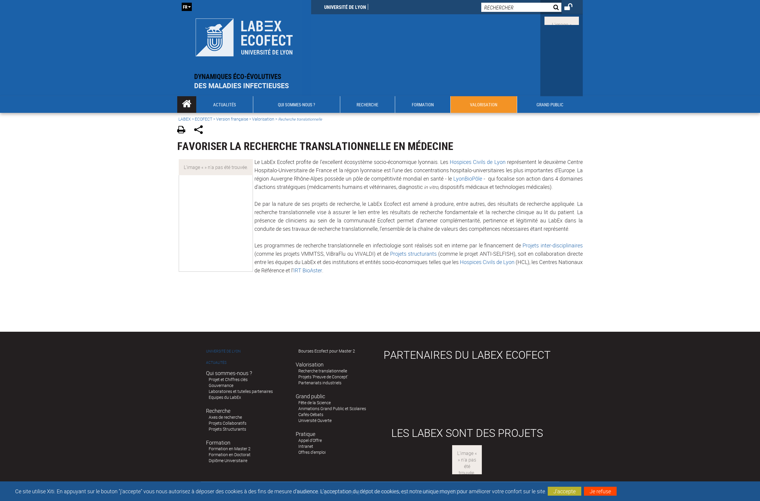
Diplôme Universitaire (228, 460)
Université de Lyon (345, 7)
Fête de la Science (314, 402)
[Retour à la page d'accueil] (244, 36)
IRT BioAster (307, 270)
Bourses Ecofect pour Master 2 (326, 351)
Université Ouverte (315, 420)
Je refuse (600, 491)
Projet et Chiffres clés (228, 379)
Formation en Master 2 (230, 448)
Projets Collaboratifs (227, 423)
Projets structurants (413, 253)
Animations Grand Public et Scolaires (332, 408)
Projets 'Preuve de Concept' (323, 377)
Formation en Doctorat (230, 454)
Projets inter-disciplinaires (552, 245)
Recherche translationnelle (322, 371)
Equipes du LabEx (225, 397)
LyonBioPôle (467, 178)
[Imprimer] (183, 130)
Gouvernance (221, 385)
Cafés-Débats (310, 414)
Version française (232, 119)
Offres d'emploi (312, 452)
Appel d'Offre (310, 440)
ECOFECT (203, 119)
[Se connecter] (572, 7)
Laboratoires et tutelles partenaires (241, 391)
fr (185, 7)
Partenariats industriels (319, 382)
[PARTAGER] (200, 130)
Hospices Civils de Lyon (477, 161)
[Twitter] (561, 20)
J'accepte (564, 491)
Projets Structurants (227, 429)
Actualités (216, 362)
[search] (521, 7)
